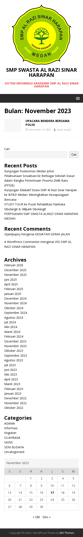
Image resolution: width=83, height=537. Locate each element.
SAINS (8, 442)
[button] (77, 98)
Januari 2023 (12, 393)
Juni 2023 (10, 370)
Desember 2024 (15, 298)
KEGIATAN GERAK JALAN (52, 234)
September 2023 (15, 355)
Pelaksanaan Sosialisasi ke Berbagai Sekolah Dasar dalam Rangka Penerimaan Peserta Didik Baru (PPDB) (39, 180)
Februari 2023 (13, 389)
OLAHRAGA (12, 438)
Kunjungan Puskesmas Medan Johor (29, 171)
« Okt (36, 517)
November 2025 (15, 275)
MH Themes (67, 533)
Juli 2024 (10, 322)
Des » (46, 517)
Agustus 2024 (13, 317)
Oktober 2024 (13, 308)
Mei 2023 (10, 374)
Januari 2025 (12, 294)
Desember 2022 (15, 398)
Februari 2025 (13, 289)
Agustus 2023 (13, 360)
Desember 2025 (15, 270)
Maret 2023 (12, 384)
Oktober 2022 (13, 408)
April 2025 (11, 284)
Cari (7, 149)
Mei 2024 (10, 327)
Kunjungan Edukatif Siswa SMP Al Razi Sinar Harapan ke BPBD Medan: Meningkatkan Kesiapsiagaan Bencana (40, 195)
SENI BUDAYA (14, 447)
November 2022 (15, 403)
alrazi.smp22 (64, 129)
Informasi (10, 428)
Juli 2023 (10, 365)
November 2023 (15, 346)
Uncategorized (14, 452)
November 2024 (15, 303)
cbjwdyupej (12, 234)
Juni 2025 (10, 280)
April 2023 (11, 379)
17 (52, 493)
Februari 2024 (13, 336)
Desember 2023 (15, 341)
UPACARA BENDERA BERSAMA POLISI (48, 123)
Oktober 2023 (13, 351)
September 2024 (15, 313)
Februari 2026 (13, 265)
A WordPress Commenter (22, 242)
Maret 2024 (12, 332)
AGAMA (9, 423)
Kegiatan (10, 433)
